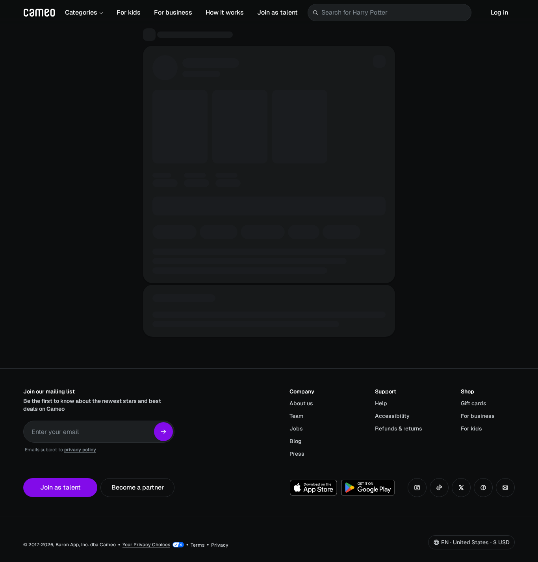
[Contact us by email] (505, 487)
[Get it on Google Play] (368, 487)
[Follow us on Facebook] (483, 487)
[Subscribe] (163, 431)
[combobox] (394, 12)
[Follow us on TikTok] (439, 487)
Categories (81, 12)
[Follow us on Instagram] (417, 487)
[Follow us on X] (461, 487)
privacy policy (80, 450)
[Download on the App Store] (313, 487)
